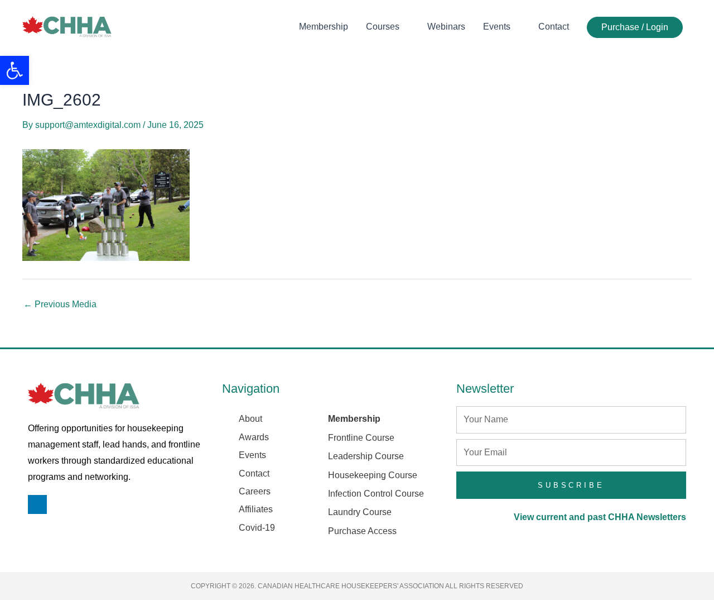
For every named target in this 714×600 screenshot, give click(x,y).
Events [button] (496, 26)
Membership (323, 26)
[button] (14, 70)
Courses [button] (382, 26)
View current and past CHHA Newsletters (600, 517)
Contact (553, 26)
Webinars (446, 26)
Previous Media (60, 304)
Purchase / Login (634, 27)
